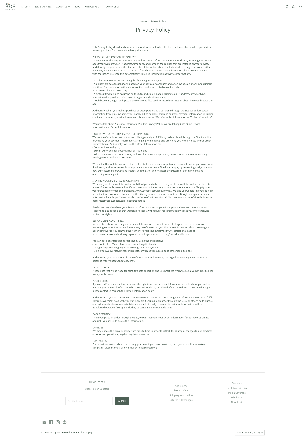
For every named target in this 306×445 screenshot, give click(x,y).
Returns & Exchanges (181, 399)
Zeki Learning (43, 6)
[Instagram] (58, 422)
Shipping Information (181, 395)
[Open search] (287, 6)
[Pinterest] (64, 422)
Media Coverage (237, 392)
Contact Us (181, 385)
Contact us (113, 6)
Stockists (237, 383)
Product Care (181, 390)
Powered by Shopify (81, 432)
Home (143, 21)
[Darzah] (10, 6)
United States (248, 432)
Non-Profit (237, 402)
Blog (77, 6)
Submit (122, 400)
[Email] (44, 422)
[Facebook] (51, 422)
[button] (298, 437)
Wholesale (236, 397)
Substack (104, 388)
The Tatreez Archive (237, 388)
